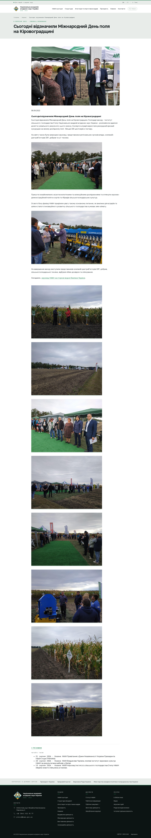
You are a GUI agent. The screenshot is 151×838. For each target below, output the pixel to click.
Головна (16, 17)
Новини (24, 17)
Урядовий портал (63, 782)
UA (123, 2)
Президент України (47, 782)
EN (127, 2)
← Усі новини (36, 748)
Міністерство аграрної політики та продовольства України (116, 782)
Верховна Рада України (82, 782)
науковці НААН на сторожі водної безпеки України (63, 278)
